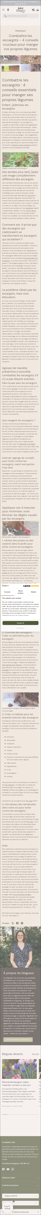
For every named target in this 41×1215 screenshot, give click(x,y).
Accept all (20, 623)
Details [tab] (33, 592)
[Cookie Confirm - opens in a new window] (31, 586)
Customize (20, 628)
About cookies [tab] (20, 592)
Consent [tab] (7, 592)
